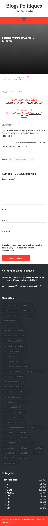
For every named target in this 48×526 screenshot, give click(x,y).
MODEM (10, 443)
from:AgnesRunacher (15, 331)
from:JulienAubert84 (15, 402)
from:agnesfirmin (13, 325)
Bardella (10, 305)
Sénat (9, 458)
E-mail (5, 220)
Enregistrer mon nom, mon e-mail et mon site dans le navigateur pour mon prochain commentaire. (22, 248)
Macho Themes (8, 522)
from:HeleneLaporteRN (16, 392)
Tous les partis (11, 479)
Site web (6, 231)
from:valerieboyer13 (14, 427)
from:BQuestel (12, 361)
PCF (5, 91)
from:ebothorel (13, 371)
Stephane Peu (8, 125)
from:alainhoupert (14, 336)
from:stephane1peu (18, 159)
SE (37, 453)
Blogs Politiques (24, 6)
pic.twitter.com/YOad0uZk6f (24, 102)
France (27, 315)
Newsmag (13, 519)
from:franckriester (14, 381)
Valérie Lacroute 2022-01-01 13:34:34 (30, 142)
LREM (10, 438)
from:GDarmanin (13, 387)
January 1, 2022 (31, 114)
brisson (26, 305)
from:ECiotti (34, 371)
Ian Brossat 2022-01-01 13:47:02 (15, 146)
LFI (8, 432)
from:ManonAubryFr (14, 412)
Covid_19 (27, 310)
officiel (9, 448)
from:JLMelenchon (14, 397)
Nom (4, 209)
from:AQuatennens (14, 351)
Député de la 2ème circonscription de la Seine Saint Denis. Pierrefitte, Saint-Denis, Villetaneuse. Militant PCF (23, 133)
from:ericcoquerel (14, 376)
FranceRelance (12, 320)
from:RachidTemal (14, 422)
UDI (24, 458)
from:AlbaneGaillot (14, 341)
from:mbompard (13, 417)
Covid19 (10, 310)
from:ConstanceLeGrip (16, 366)
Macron (27, 438)
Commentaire (8, 179)
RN (23, 453)
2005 (34, 280)
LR (22, 432)
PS (38, 448)
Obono (28, 443)
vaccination (11, 463)
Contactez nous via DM (29, 286)
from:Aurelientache (14, 356)
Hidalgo (36, 427)
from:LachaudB (12, 407)
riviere (9, 453)
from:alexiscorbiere (14, 346)
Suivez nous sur (8, 286)
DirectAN (10, 315)
